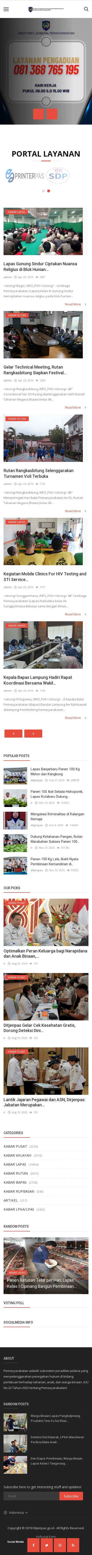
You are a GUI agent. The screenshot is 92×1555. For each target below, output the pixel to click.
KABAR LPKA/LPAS (19, 1209)
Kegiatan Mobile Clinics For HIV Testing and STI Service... (45, 576)
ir (32, 802)
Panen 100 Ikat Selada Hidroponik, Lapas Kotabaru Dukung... (57, 794)
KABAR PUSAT (15, 1146)
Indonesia (17, 1512)
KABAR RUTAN (16, 1173)
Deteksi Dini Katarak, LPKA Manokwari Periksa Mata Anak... (57, 1439)
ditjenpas (37, 780)
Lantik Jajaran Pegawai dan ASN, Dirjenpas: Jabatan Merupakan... (44, 1102)
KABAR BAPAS (15, 1182)
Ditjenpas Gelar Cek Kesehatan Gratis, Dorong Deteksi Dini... (39, 1028)
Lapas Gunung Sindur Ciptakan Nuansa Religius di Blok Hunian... (40, 266)
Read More (73, 304)
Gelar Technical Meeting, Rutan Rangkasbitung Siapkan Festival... (35, 370)
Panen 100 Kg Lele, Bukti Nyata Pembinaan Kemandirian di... (54, 861)
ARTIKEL (11, 1200)
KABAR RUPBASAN (19, 1191)
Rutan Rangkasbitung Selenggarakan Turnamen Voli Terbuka (39, 473)
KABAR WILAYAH (17, 1155)
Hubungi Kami (46, 1536)
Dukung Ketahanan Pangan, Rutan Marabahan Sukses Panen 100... (57, 839)
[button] (43, 190)
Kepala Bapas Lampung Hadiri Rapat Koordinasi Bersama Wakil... (38, 680)
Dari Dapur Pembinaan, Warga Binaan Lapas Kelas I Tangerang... (56, 1461)
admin (8, 277)
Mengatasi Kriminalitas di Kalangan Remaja (57, 816)
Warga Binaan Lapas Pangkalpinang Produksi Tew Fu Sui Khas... (55, 1418)
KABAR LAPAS (15, 1164)
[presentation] (38, 114)
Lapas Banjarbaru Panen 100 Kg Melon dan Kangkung (55, 771)
